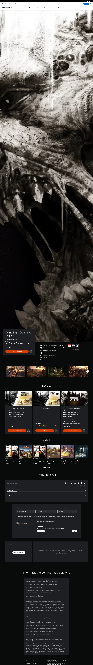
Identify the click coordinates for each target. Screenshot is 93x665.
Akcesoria (22, 3)
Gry (12, 3)
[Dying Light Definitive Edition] (15, 371)
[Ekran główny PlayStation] (2, 3)
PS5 (9, 3)
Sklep (6, 3)
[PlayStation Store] (8, 7)
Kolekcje (39, 7)
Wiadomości (28, 3)
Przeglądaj (60, 7)
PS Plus (16, 3)
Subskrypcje (52, 7)
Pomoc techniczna (36, 3)
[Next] (87, 371)
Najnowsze (32, 7)
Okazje (45, 7)
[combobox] (26, 511)
